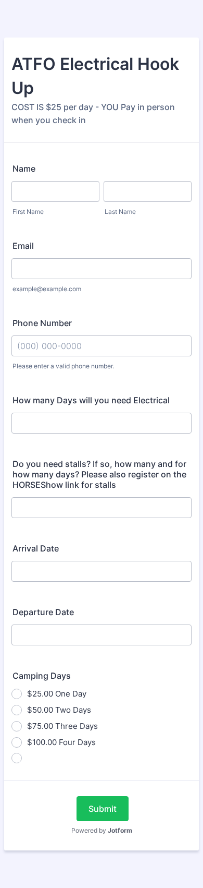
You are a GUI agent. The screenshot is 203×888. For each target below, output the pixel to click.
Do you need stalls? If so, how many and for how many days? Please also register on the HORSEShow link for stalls (99, 474)
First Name (28, 211)
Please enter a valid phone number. (63, 366)
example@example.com (46, 289)
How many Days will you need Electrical (91, 400)
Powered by (101, 830)
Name (23, 168)
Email (23, 246)
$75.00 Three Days (62, 726)
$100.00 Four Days (61, 742)
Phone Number (42, 323)
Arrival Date (35, 548)
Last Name (120, 211)
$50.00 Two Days (59, 710)
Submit (102, 808)
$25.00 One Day (56, 694)
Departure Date (43, 612)
